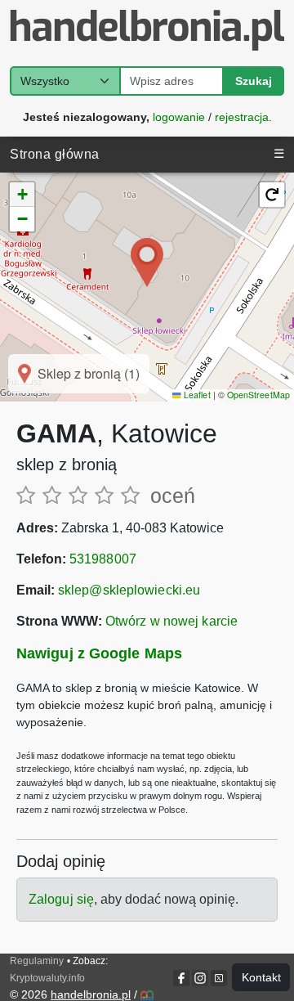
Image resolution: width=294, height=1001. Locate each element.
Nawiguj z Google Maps (99, 653)
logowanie (179, 116)
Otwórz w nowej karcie (171, 621)
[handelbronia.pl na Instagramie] (200, 978)
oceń (172, 495)
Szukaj (253, 81)
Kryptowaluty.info (47, 978)
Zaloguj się (61, 899)
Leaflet (195, 394)
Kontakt (261, 977)
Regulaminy (37, 961)
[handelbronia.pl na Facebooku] (182, 978)
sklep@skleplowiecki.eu (129, 590)
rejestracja (242, 116)
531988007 (102, 559)
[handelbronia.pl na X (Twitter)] (217, 978)
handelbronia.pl (91, 994)
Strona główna (55, 154)
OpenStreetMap (258, 394)
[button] (147, 262)
